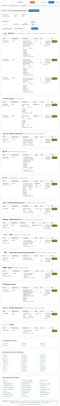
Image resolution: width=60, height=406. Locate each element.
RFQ (54, 157)
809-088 (5, 358)
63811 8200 (5, 78)
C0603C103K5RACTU (8, 396)
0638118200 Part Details (28, 196)
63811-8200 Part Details (28, 56)
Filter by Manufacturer (7, 28)
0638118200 (5, 183)
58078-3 (23, 363)
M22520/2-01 (25, 360)
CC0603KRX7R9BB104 (45, 389)
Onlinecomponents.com (26, 203)
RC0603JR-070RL (26, 396)
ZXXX (41, 382)
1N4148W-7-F (43, 385)
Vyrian (11, 325)
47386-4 (5, 361)
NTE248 (5, 380)
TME (20, 234)
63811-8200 (5, 41)
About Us (18, 401)
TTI (16, 178)
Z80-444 (5, 365)
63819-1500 (5, 363)
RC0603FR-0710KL (26, 391)
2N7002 (23, 394)
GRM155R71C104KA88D (8, 387)
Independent (23, 15)
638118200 (5, 104)
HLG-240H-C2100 (44, 380)
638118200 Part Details (27, 113)
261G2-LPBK (43, 356)
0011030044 (24, 356)
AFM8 (4, 367)
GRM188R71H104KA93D (45, 383)
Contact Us (12, 401)
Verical (16, 98)
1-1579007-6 (43, 361)
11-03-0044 (24, 358)
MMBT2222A (43, 391)
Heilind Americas (26, 219)
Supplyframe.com (37, 404)
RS (16, 151)
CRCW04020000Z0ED (27, 389)
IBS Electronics (10, 284)
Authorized (16, 15)
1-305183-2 (24, 365)
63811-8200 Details (34, 10)
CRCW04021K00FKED (8, 385)
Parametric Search (36, 401)
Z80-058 (24, 354)
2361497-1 (24, 369)
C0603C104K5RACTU (26, 387)
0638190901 (6, 360)
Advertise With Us (46, 402)
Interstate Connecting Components (33, 252)
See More (45, 45)
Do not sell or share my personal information (30, 402)
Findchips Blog (44, 2)
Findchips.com (5, 2)
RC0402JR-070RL (26, 383)
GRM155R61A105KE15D (8, 394)
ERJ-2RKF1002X (25, 392)
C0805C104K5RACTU (26, 385)
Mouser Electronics (27, 134)
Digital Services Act (14, 402)
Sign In (57, 2)
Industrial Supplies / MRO (32, 16)
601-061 (42, 363)
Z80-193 (5, 369)
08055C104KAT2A (7, 392)
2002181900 (24, 361)
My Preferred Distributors (6, 15)
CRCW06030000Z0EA (8, 389)
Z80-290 (5, 356)
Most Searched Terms (26, 401)
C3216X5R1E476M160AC (27, 382)
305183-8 (42, 365)
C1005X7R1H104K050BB (27, 380)
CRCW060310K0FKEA (8, 383)
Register (51, 2)
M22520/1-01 (43, 360)
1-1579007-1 (43, 354)
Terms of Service (53, 401)
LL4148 (41, 396)
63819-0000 (43, 358)
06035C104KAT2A (44, 394)
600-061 (5, 370)
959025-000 (43, 369)
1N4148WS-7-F (43, 387)
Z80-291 (5, 354)
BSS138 (4, 391)
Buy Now (54, 41)
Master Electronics (27, 308)
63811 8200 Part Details (28, 92)
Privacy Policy (45, 401)
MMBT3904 (5, 382)
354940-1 (42, 370)
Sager (18, 267)
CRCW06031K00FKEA (45, 392)
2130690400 (24, 370)
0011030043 (24, 367)
